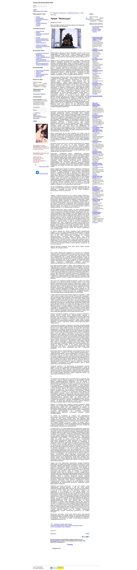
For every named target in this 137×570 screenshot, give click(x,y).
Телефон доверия (96, 29)
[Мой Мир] (87, 537)
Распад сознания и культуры (72, 525)
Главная (38, 16)
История (38, 37)
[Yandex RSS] (36, 93)
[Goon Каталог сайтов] (53, 568)
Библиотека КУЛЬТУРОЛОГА (40, 55)
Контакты (38, 72)
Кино (66, 524)
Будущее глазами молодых (96, 31)
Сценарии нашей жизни (42, 38)
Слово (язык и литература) (42, 33)
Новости (38, 21)
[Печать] (87, 18)
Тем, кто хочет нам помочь (42, 70)
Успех (63, 526)
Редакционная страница (42, 19)
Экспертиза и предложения (42, 46)
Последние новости (95, 100)
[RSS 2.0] (42, 93)
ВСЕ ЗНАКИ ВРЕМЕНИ (96, 96)
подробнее (95, 48)
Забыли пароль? (37, 11)
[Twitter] (84, 537)
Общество (38, 35)
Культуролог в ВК (43, 173)
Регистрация (44, 11)
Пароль (35, 110)
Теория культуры (40, 31)
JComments (70, 544)
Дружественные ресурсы (42, 74)
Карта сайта (39, 76)
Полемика (38, 20)
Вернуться (53, 533)
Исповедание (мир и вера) (42, 40)
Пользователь (36, 107)
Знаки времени (39, 18)
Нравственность (60, 525)
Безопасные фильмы (41, 59)
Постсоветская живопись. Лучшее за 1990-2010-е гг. (42, 64)
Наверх (87, 533)
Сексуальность (57, 526)
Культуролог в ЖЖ (44, 166)
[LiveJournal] (88, 537)
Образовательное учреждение (60, 567)
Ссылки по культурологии (42, 53)
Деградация (57, 524)
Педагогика (39, 47)
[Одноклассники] (85, 537)
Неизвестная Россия (41, 42)
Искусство (38, 41)
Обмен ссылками (40, 75)
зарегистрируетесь (55, 540)
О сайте (38, 25)
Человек (38, 32)
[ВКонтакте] (82, 537)
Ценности (68, 526)
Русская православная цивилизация (97, 27)
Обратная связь (39, 71)
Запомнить (37, 113)
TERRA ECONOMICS (41, 45)
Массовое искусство (73, 12)
